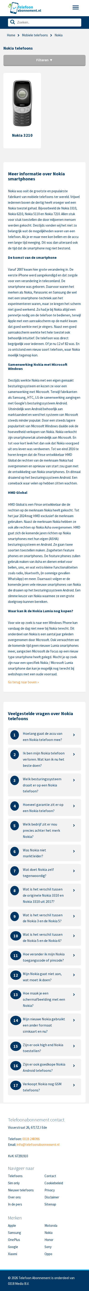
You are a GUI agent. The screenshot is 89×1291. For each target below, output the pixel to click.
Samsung (14, 1232)
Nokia (48, 1232)
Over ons (14, 1197)
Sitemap (50, 1204)
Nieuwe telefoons (21, 1190)
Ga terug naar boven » (23, 682)
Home (11, 35)
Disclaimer (51, 1197)
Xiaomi (12, 1254)
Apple (12, 1225)
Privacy (49, 1190)
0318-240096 (30, 1139)
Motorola (50, 1225)
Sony (48, 1247)
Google (13, 1247)
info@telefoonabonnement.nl (38, 1144)
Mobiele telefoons (35, 35)
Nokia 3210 (22, 135)
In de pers (15, 1204)
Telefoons (15, 1176)
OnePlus (14, 1240)
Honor (48, 1240)
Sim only (14, 1183)
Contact (50, 1176)
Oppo (48, 1254)
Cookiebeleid (53, 1183)
